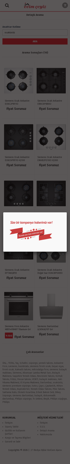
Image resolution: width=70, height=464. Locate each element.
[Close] (67, 212)
